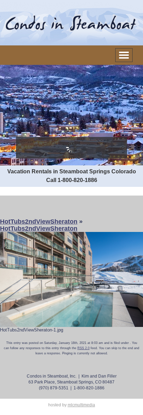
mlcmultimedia (81, 405)
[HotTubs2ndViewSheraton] (71, 279)
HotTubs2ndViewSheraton (38, 221)
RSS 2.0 (83, 348)
